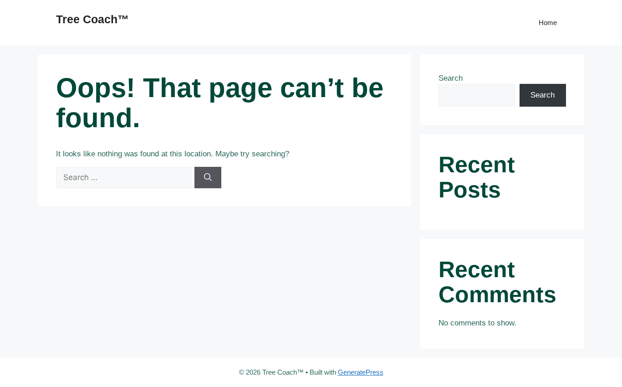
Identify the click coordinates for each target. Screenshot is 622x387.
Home (548, 22)
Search (450, 78)
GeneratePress (360, 372)
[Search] (207, 178)
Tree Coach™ (92, 19)
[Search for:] (125, 177)
